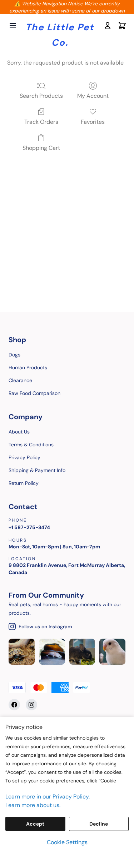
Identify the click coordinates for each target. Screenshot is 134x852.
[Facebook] (14, 704)
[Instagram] (31, 704)
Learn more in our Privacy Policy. (47, 796)
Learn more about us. (32, 805)
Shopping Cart (41, 148)
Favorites (93, 122)
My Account (93, 96)
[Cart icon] (121, 26)
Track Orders (41, 122)
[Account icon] (107, 26)
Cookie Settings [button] (67, 842)
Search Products (41, 96)
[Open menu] (13, 26)
